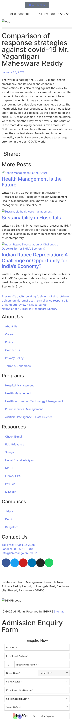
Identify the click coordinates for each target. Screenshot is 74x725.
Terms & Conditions (18, 366)
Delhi (8, 519)
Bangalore (11, 527)
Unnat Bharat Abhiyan (19, 460)
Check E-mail (14, 436)
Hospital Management (19, 385)
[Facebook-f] (6, 562)
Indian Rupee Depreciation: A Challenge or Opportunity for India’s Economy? (35, 260)
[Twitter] (14, 562)
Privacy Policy (14, 358)
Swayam (10, 452)
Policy (9, 342)
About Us (11, 326)
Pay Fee (10, 484)
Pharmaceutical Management (24, 409)
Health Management (18, 393)
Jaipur (9, 511)
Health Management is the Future (32, 182)
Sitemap (59, 611)
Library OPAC (14, 476)
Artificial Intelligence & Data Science (28, 417)
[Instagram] (40, 562)
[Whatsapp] (49, 562)
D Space (10, 491)
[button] (37, 28)
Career (9, 334)
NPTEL (9, 468)
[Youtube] (23, 562)
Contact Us (12, 350)
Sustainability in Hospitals (31, 218)
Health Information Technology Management (34, 401)
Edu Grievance (14, 444)
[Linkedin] (32, 562)
